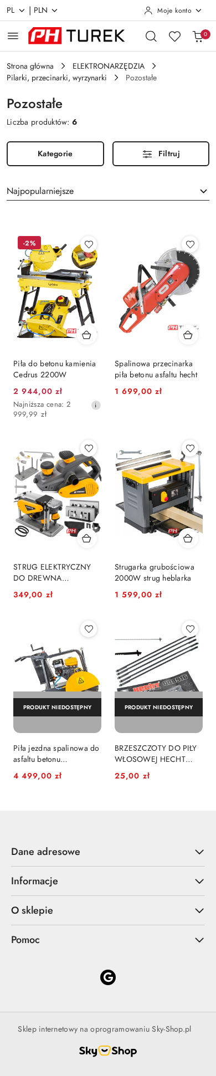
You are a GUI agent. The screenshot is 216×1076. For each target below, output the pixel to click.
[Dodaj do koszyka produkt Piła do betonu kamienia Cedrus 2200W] (87, 335)
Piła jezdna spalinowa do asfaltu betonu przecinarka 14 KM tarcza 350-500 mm (56, 753)
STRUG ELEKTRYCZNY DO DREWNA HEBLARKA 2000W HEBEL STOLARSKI (52, 572)
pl (11, 10)
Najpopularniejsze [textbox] (40, 191)
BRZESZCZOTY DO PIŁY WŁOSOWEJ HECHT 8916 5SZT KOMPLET (156, 753)
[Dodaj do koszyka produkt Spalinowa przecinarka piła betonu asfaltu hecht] (188, 335)
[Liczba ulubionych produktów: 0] (174, 36)
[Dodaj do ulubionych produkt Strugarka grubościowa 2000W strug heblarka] (190, 448)
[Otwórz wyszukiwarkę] (151, 36)
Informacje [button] (34, 881)
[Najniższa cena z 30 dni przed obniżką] (95, 405)
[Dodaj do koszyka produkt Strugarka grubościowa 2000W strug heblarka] (188, 538)
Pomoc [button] (25, 939)
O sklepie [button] (32, 910)
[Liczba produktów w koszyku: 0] (198, 36)
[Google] (108, 977)
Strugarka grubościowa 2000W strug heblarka (154, 572)
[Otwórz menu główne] (13, 35)
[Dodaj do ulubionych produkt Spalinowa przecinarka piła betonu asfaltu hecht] (190, 244)
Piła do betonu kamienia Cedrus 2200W (54, 369)
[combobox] (108, 191)
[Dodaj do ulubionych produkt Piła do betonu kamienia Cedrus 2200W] (88, 244)
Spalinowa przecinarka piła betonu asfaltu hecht (156, 369)
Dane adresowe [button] (45, 851)
